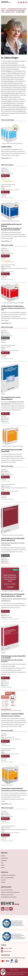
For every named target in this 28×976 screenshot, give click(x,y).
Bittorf (4, 446)
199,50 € (6, 678)
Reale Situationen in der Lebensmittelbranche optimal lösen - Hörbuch (13, 595)
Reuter (15, 710)
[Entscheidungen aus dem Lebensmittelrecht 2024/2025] (10, 637)
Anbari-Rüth (5, 143)
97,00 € (6, 273)
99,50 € (6, 175)
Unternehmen (4, 858)
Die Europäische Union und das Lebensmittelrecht (10, 398)
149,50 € (6, 255)
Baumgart (15, 303)
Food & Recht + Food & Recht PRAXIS (12, 714)
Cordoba (9, 446)
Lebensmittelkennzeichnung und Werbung (11, 225)
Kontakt (3, 855)
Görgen (3, 394)
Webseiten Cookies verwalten (17, 974)
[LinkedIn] (2, 909)
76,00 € (6, 192)
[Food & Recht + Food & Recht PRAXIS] (10, 700)
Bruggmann (5, 535)
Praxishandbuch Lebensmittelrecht (12, 788)
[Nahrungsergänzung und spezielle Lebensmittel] (10, 436)
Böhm (11, 535)
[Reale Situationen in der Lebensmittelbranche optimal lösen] (10, 519)
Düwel (3, 710)
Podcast (3, 882)
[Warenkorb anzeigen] (23, 2)
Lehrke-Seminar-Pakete (6, 890)
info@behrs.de (7, 951)
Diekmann (15, 446)
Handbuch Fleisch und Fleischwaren (12, 306)
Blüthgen (20, 143)
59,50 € (6, 413)
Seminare (3, 880)
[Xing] (11, 909)
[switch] (3, 974)
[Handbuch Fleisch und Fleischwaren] (10, 293)
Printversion (4, 168)
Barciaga (9, 303)
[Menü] (26, 2)
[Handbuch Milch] (10, 133)
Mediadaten (4, 860)
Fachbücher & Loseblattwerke (8, 875)
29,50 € (6, 611)
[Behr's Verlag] (5, 2)
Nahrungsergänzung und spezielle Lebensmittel (11, 450)
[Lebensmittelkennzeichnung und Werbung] (10, 211)
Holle (8, 221)
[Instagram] (6, 909)
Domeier (3, 221)
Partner (3, 867)
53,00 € (6, 835)
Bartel (11, 143)
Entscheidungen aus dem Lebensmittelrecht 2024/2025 (13, 657)
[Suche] (18, 2)
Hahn (7, 785)
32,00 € (6, 756)
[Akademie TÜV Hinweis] (14, 936)
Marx (11, 710)
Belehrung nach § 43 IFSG (7, 894)
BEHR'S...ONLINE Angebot (7, 877)
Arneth (4, 303)
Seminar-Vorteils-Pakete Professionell (10, 892)
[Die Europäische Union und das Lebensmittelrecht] (10, 378)
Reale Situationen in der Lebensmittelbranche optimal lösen (13, 539)
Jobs (2, 863)
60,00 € (6, 493)
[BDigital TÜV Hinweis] (14, 923)
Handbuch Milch (6, 147)
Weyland (12, 221)
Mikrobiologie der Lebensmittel (8, 897)
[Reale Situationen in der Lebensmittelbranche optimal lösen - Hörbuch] (10, 578)
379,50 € (6, 741)
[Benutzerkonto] (21, 2)
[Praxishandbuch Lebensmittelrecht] (10, 775)
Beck (15, 143)
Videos (2, 865)
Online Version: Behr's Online (8, 184)
